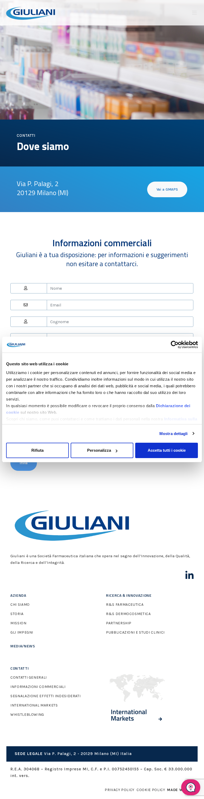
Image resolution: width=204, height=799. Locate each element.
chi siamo (20, 604)
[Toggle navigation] (194, 13)
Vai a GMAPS (167, 189)
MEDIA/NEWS (22, 646)
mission (18, 623)
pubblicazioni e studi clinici (135, 632)
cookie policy (151, 790)
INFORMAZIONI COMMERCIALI (38, 686)
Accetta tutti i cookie (167, 450)
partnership (118, 623)
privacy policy (119, 790)
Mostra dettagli (173, 433)
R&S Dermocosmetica (128, 614)
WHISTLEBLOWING (27, 714)
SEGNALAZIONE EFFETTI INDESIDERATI (45, 696)
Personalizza (99, 450)
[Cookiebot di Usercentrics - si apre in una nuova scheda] (174, 345)
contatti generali (28, 677)
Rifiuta (37, 450)
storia (17, 614)
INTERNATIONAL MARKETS (34, 705)
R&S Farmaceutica (124, 604)
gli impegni (21, 632)
